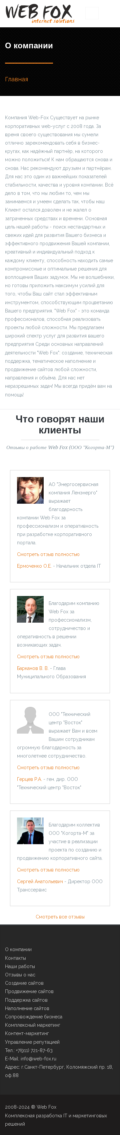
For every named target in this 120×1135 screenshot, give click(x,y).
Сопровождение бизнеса (33, 1016)
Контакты (15, 958)
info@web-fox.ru (38, 1058)
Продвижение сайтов (29, 991)
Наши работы (20, 966)
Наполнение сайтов (27, 1008)
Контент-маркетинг (27, 1033)
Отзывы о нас (20, 974)
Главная (16, 79)
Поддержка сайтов (26, 1000)
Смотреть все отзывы (60, 916)
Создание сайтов (24, 983)
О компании (18, 949)
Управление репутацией (32, 1042)
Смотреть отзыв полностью (48, 554)
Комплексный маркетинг (32, 1025)
